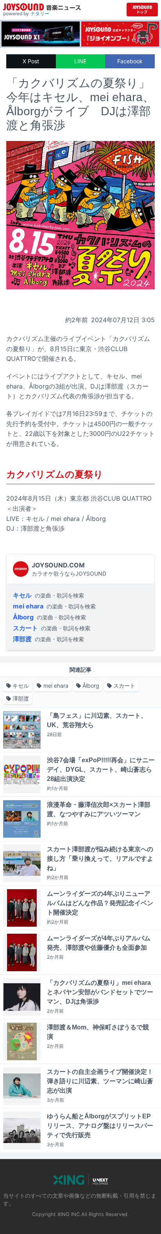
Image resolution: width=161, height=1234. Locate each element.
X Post (31, 61)
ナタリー (39, 13)
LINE (80, 61)
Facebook (130, 61)
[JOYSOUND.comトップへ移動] (142, 9)
